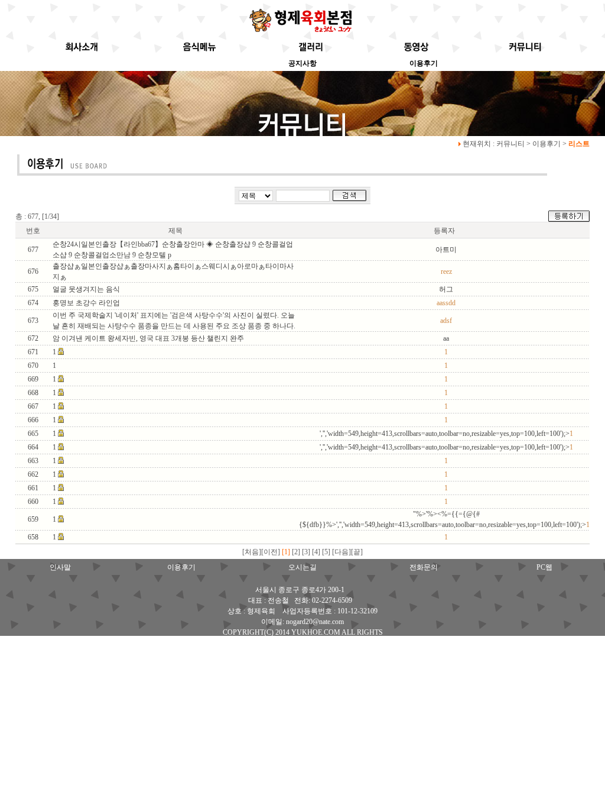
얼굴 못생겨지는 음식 (86, 289)
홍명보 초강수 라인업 (86, 303)
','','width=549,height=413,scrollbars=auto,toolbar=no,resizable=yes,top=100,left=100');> (446, 433)
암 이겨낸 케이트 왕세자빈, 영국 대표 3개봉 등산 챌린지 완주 (148, 338)
